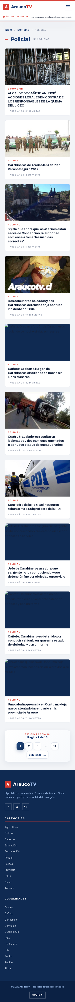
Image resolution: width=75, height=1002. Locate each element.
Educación (11, 845)
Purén (8, 956)
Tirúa (8, 968)
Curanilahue (12, 931)
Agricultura (11, 827)
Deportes (10, 839)
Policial (8, 857)
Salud (8, 875)
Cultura (9, 833)
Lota (7, 950)
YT (26, 806)
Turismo (9, 888)
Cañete (9, 913)
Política (9, 863)
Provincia (10, 869)
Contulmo (10, 925)
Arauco (9, 907)
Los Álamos (11, 944)
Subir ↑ (37, 995)
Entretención (12, 851)
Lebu (7, 937)
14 (54, 746)
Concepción (11, 919)
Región (9, 962)
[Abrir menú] (68, 6)
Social (8, 882)
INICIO (8, 30)
